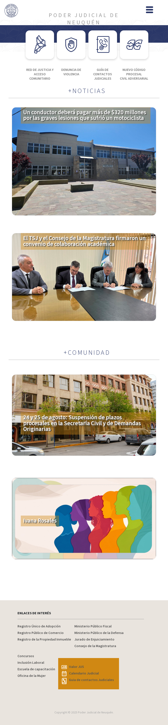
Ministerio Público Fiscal (93, 626)
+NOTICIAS (87, 91)
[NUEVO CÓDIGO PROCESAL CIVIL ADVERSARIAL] (134, 44)
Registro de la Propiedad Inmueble (44, 639)
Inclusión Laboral (31, 662)
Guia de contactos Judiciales (91, 680)
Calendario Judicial (84, 673)
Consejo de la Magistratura (95, 646)
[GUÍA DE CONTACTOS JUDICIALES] (102, 44)
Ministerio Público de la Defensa (99, 632)
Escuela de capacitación (36, 669)
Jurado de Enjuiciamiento (94, 639)
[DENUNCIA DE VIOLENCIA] (71, 44)
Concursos (26, 656)
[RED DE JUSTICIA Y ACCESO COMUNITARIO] (40, 44)
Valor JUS (76, 666)
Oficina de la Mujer (32, 675)
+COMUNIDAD (87, 352)
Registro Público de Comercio (41, 632)
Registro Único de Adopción (39, 626)
